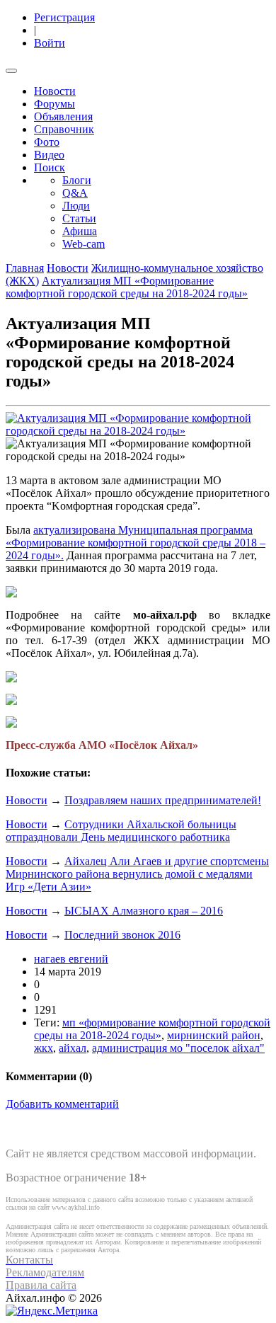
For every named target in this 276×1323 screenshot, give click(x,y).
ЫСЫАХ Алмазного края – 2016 (143, 911)
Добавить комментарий (62, 1104)
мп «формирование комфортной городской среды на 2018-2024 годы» (152, 1028)
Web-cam (83, 244)
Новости (55, 91)
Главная (25, 268)
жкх (43, 1048)
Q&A (75, 193)
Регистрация (64, 17)
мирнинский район (213, 1035)
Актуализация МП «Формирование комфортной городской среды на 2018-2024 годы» (127, 287)
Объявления (63, 116)
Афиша (79, 231)
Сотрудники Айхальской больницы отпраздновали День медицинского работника (121, 830)
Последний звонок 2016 (122, 935)
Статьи (79, 218)
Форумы (54, 104)
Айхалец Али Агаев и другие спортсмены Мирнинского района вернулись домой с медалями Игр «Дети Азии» (137, 874)
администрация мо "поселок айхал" (178, 1048)
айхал (72, 1048)
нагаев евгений (71, 959)
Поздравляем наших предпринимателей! (162, 800)
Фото (46, 142)
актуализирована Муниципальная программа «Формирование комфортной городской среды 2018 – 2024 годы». (135, 542)
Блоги (76, 180)
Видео (49, 155)
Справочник (64, 129)
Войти (49, 43)
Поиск (49, 167)
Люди (76, 206)
